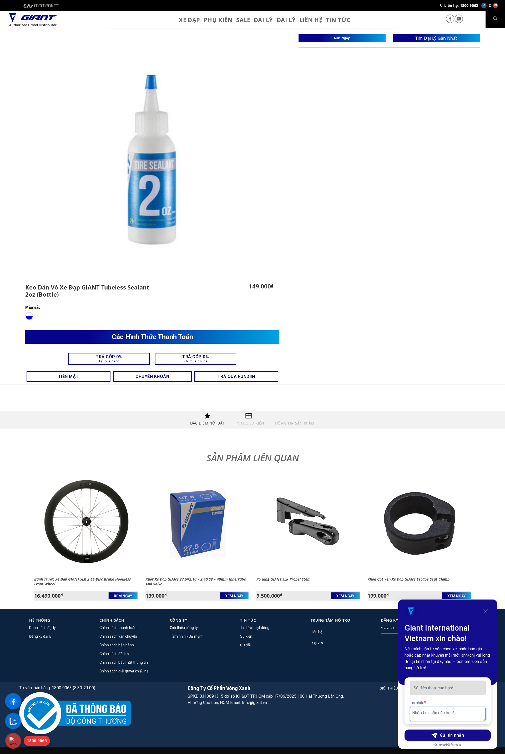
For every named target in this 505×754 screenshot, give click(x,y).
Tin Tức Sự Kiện (248, 423)
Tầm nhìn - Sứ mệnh (187, 636)
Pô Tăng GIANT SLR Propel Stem (283, 579)
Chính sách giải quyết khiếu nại (124, 671)
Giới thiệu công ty (184, 628)
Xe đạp (189, 20)
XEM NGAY (123, 596)
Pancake (456, 744)
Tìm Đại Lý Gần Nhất (436, 38)
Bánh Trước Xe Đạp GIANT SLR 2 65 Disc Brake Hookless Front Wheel (82, 581)
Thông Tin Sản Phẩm (294, 423)
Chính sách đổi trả (114, 654)
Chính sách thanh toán (118, 628)
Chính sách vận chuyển (118, 636)
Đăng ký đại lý (40, 636)
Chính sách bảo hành (116, 645)
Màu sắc (33, 307)
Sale (243, 20)
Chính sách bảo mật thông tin (123, 662)
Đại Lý (263, 20)
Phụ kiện (218, 20)
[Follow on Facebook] (450, 19)
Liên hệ (310, 20)
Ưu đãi (245, 645)
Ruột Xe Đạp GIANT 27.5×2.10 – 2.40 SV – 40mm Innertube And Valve (195, 581)
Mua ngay (342, 38)
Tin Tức (338, 20)
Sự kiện (246, 636)
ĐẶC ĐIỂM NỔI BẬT (207, 423)
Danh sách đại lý (42, 628)
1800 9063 (37, 740)
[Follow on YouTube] (458, 19)
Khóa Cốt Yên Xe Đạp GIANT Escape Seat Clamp (408, 579)
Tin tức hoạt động (254, 628)
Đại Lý (286, 20)
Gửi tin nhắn (452, 735)
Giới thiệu (389, 688)
